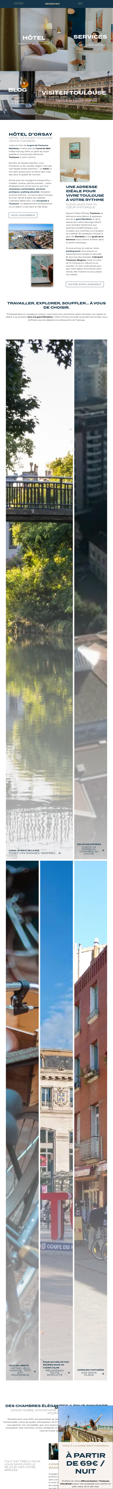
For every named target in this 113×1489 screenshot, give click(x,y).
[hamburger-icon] (80, 3)
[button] (56, 1407)
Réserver (52, 3)
